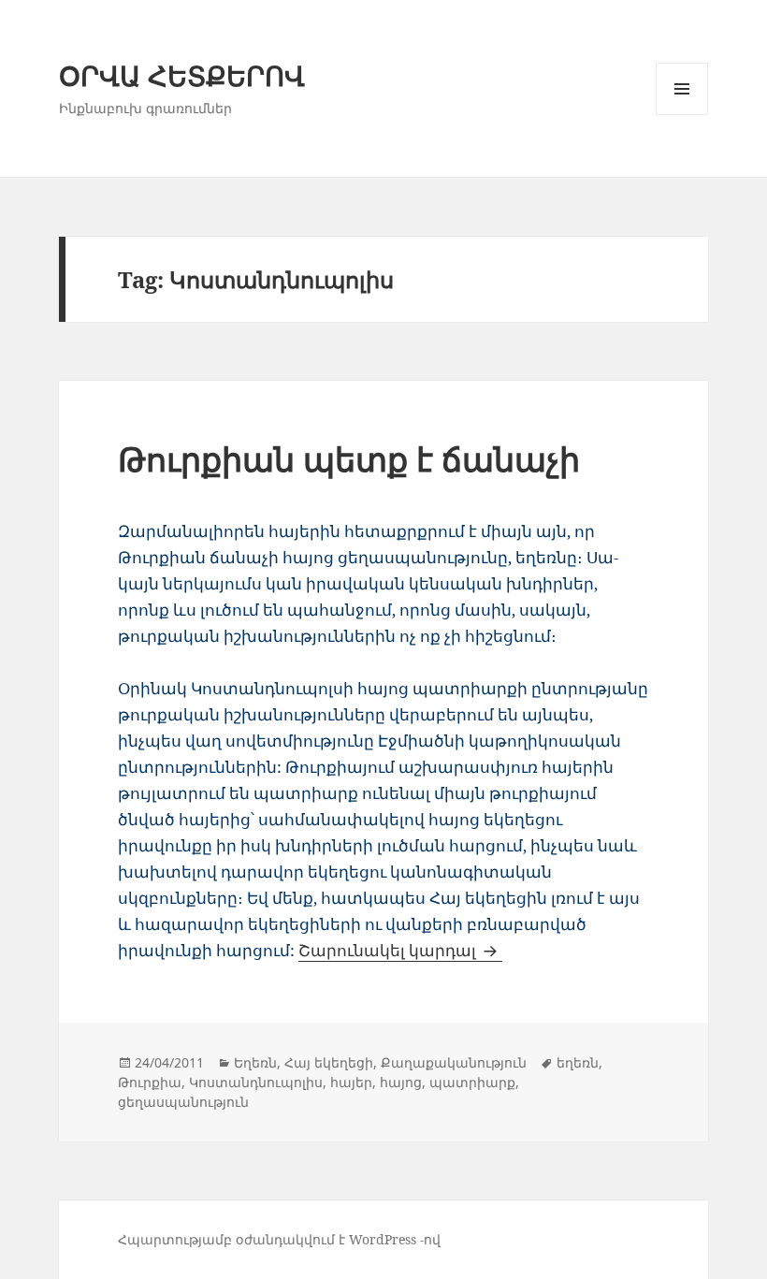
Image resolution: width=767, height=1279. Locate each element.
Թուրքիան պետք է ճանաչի (349, 459)
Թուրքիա (149, 1082)
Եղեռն (255, 1062)
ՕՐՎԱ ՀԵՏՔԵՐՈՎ (182, 75)
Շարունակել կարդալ (400, 950)
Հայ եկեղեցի (328, 1062)
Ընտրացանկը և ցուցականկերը (682, 114)
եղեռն (578, 1062)
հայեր (351, 1082)
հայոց (401, 1082)
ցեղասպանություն (183, 1102)
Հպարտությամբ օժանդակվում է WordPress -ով (279, 1239)
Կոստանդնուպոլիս (256, 1082)
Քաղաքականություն (454, 1062)
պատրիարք (472, 1082)
